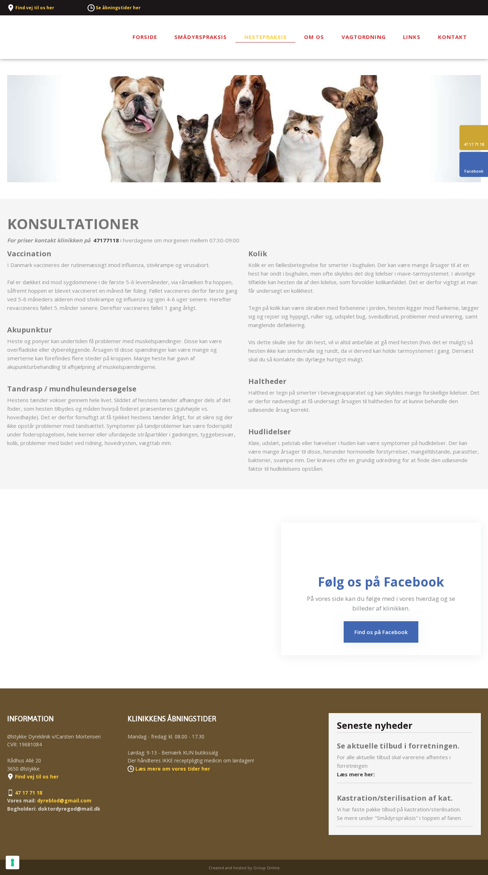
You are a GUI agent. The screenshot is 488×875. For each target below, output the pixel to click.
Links (411, 36)
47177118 (106, 240)
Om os (314, 36)
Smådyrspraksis (200, 36)
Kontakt (452, 36)
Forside (145, 36)
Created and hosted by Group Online (244, 867)
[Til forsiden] (48, 37)
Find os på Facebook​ (381, 632)
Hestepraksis (265, 36)
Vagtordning (364, 36)
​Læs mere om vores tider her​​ (172, 768)
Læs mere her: (356, 774)
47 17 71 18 (28, 792)
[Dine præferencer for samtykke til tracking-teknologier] (12, 862)
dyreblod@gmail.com (64, 800)
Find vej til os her (34, 8)
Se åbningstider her (118, 8)
